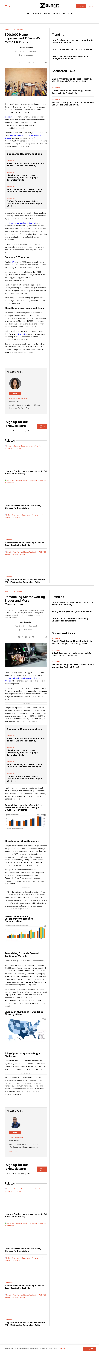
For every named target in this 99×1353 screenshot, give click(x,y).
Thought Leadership (73, 19)
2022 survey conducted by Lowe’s (20, 223)
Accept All (89, 1349)
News (20, 19)
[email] (33, 62)
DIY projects (23, 334)
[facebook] (19, 62)
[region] (49, 1349)
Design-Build (39, 19)
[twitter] (26, 62)
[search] (9, 6)
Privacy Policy (63, 1348)
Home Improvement (54, 19)
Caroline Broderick (26, 47)
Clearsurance (10, 117)
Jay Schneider (25, 622)
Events (28, 19)
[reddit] (29, 62)
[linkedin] (22, 62)
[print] (46, 62)
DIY (13, 262)
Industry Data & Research (14, 29)
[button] (6, 6)
